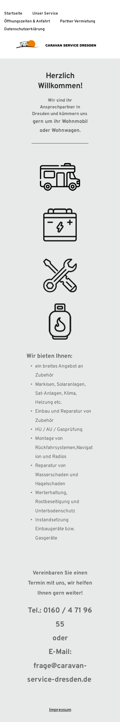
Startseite (13, 13)
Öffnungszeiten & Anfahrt (27, 21)
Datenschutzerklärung (24, 29)
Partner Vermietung (77, 21)
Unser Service (45, 13)
